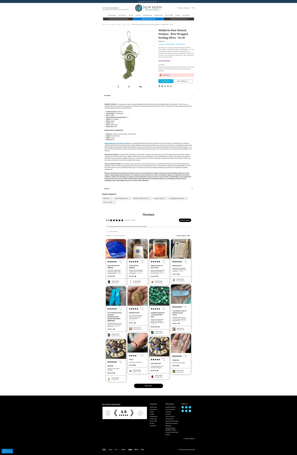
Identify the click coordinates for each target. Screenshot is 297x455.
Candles (138, 15)
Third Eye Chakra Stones (141, 198)
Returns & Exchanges (172, 423)
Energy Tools (158, 15)
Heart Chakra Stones (121, 198)
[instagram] (182, 407)
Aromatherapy (147, 15)
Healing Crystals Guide (172, 432)
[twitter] (182, 411)
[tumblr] (186, 407)
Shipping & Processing (172, 421)
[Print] (165, 86)
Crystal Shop (112, 15)
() (194, 8)
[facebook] (186, 411)
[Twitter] (168, 86)
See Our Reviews (170, 409)
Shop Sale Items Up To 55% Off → (148, 1)
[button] (118, 19)
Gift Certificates (190, 438)
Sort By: (179, 235)
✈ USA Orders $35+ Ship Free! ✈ (179, 19)
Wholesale (168, 425)
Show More (119, 273)
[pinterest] (190, 407)
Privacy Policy (169, 418)
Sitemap (168, 434)
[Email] (162, 86)
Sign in (181, 8)
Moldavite (106, 198)
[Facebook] (159, 86)
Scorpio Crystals (159, 198)
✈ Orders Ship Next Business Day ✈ (118, 19)
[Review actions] (124, 261)
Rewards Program (170, 407)
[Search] (104, 8)
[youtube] (190, 411)
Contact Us (169, 411)
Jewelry (131, 15)
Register (187, 8)
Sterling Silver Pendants (177, 198)
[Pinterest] (171, 86)
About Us (168, 414)
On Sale (177, 15)
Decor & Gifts (169, 15)
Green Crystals (108, 202)
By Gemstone (122, 15)
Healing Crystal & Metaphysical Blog (171, 429)
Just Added (185, 15)
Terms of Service (170, 416)
